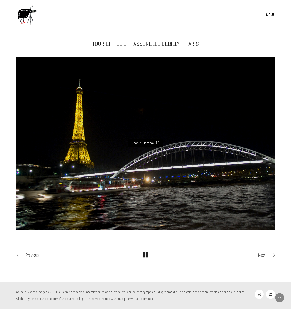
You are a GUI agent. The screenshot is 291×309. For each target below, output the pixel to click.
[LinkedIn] (270, 294)
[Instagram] (259, 294)
